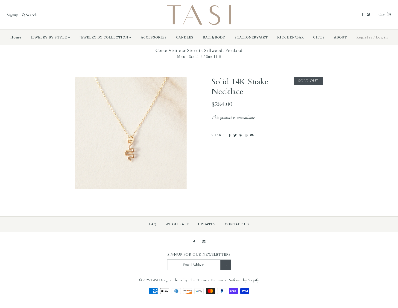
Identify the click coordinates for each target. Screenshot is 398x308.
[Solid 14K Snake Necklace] (131, 80)
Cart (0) (384, 14)
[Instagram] (368, 14)
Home (15, 37)
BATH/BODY (214, 37)
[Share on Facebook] (229, 135)
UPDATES (207, 224)
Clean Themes (198, 280)
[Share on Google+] (246, 135)
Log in (382, 37)
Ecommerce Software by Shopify (235, 280)
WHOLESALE (177, 224)
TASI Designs (160, 280)
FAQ (152, 224)
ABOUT (340, 37)
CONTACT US (237, 224)
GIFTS (319, 37)
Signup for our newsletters (199, 254)
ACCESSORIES (154, 37)
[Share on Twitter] (235, 135)
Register (364, 37)
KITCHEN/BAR (290, 37)
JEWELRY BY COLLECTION (105, 37)
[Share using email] (252, 135)
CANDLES (184, 37)
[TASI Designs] (199, 8)
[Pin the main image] (241, 135)
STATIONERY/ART (251, 37)
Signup (12, 15)
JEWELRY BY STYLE (50, 37)
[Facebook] (362, 14)
